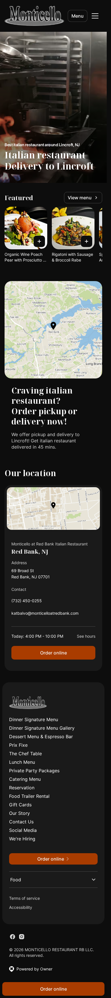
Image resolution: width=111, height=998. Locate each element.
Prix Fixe (18, 745)
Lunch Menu (22, 762)
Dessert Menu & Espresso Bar (41, 736)
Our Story (19, 813)
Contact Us (21, 822)
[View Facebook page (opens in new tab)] (12, 936)
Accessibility (20, 907)
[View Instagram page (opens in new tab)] (21, 936)
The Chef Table (25, 753)
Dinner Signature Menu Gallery (42, 728)
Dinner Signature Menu (33, 719)
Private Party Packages (34, 770)
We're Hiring (22, 839)
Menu (77, 16)
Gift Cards (20, 804)
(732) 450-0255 (26, 602)
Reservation (21, 787)
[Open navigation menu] (95, 16)
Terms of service (24, 898)
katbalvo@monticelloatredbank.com (45, 614)
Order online (53, 653)
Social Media (23, 830)
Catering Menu (25, 779)
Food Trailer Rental (29, 796)
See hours (86, 636)
